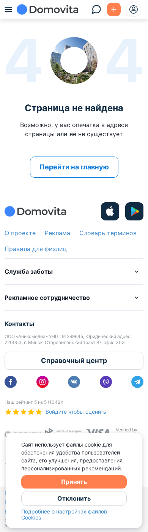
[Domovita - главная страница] (47, 9)
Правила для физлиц (36, 248)
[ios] (110, 211)
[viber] (106, 382)
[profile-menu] (133, 9)
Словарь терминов (108, 233)
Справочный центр (74, 360)
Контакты (19, 323)
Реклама (57, 233)
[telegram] (137, 382)
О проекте (20, 233)
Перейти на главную (74, 167)
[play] (134, 211)
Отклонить (74, 498)
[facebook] (11, 382)
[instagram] (42, 382)
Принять (74, 481)
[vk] (74, 382)
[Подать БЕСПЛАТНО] (114, 9)
